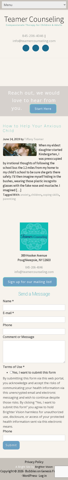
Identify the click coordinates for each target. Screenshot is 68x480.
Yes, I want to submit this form (34, 372)
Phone (7, 325)
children (36, 194)
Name (8, 301)
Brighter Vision (44, 467)
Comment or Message (18, 337)
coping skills (51, 194)
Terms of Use (14, 367)
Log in (43, 476)
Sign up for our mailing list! (30, 282)
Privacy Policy (34, 462)
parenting (9, 199)
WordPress (29, 476)
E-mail (8, 313)
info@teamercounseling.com (34, 41)
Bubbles (31, 471)
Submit (11, 445)
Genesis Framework (54, 471)
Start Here (43, 109)
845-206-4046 (32, 36)
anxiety (25, 194)
